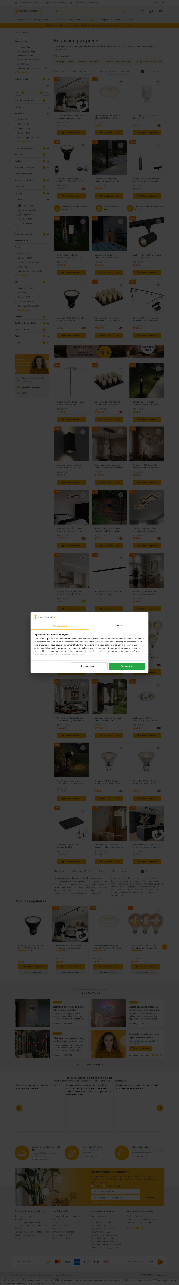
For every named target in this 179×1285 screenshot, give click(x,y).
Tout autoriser (127, 666)
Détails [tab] (119, 625)
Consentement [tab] (60, 626)
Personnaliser (87, 666)
